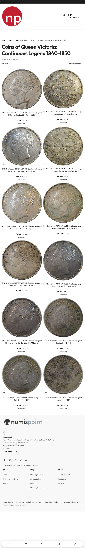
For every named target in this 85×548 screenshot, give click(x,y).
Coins (10, 40)
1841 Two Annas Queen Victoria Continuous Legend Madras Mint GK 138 (63, 399)
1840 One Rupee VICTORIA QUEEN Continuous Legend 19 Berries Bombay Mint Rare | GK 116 (22, 170)
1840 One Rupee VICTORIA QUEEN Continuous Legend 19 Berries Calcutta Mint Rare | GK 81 (22, 227)
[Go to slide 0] (2, 70)
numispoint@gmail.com (11, 451)
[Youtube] (26, 460)
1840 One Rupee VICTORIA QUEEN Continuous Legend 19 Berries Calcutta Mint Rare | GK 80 (63, 170)
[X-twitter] (20, 460)
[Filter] (75, 543)
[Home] (10, 543)
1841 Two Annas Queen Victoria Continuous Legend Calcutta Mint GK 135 (22, 399)
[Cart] (59, 543)
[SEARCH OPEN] (64, 15)
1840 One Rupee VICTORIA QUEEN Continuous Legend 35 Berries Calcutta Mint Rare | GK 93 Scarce (22, 342)
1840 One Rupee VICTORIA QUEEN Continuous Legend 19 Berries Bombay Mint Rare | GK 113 (22, 114)
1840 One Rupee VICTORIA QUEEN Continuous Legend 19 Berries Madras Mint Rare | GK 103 (63, 227)
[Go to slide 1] (4, 70)
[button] (21, 124)
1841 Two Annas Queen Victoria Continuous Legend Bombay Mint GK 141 (63, 342)
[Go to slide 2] (5, 127)
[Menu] (26, 543)
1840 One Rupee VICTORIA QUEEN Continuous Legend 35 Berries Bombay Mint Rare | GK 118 (22, 284)
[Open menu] (23, 16)
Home (3, 40)
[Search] (42, 543)
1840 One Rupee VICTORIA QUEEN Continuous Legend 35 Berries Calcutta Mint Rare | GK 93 (63, 285)
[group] (22, 89)
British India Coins (21, 40)
